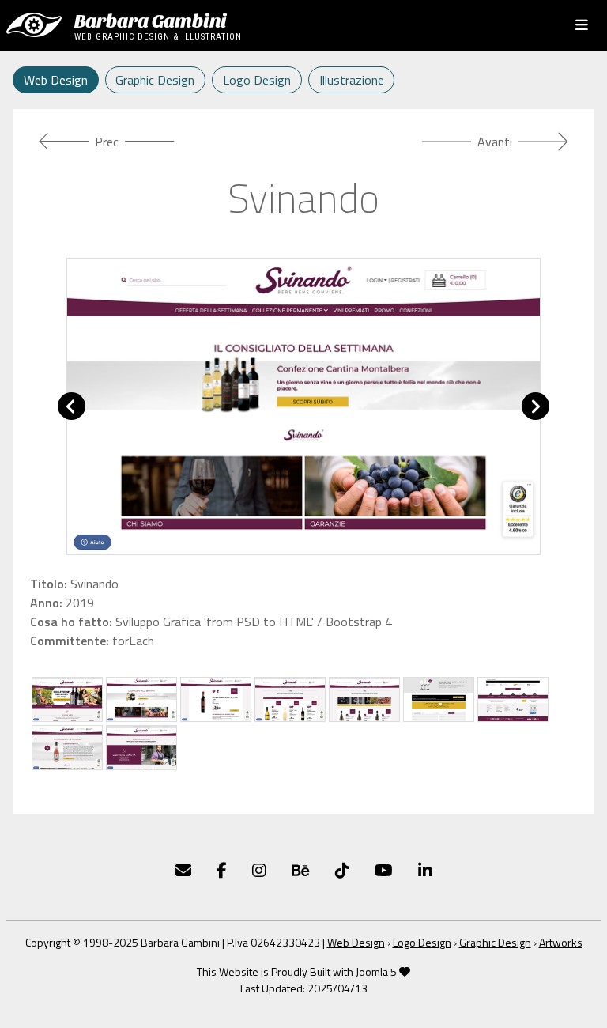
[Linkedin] (425, 870)
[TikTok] (342, 870)
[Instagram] (259, 870)
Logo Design (257, 79)
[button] (71, 406)
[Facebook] (221, 870)
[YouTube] (383, 870)
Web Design (56, 79)
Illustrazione (351, 79)
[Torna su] (579, 998)
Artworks (560, 942)
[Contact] (183, 870)
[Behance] (300, 870)
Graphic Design (154, 79)
